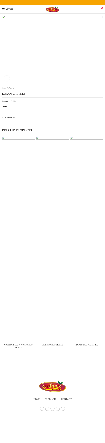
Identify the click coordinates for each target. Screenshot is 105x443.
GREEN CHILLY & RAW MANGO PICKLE (18, 346)
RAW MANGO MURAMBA (86, 345)
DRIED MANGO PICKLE (52, 345)
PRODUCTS (50, 399)
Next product (101, 88)
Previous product (96, 88)
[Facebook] (45, 2)
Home (4, 88)
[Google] (52, 2)
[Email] (56, 2)
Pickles (11, 88)
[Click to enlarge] (7, 78)
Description (8, 117)
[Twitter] (49, 2)
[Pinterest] (59, 2)
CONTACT (66, 399)
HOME (36, 399)
